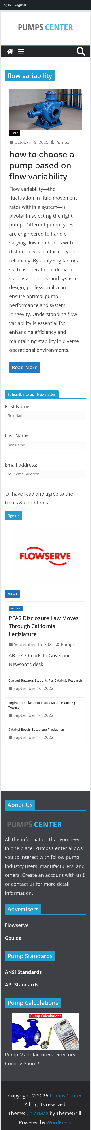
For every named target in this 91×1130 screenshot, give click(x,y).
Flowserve (17, 925)
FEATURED (16, 608)
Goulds (13, 938)
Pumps (14, 132)
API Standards (21, 984)
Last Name (17, 435)
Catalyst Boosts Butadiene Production (36, 729)
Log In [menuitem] (6, 5)
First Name (17, 406)
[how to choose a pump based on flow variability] (45, 109)
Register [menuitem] (20, 5)
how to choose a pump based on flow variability (41, 165)
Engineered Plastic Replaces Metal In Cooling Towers (41, 705)
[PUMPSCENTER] (34, 819)
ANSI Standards (23, 972)
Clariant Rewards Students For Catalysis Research (45, 680)
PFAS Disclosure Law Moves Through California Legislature (44, 626)
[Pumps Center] (10, 51)
